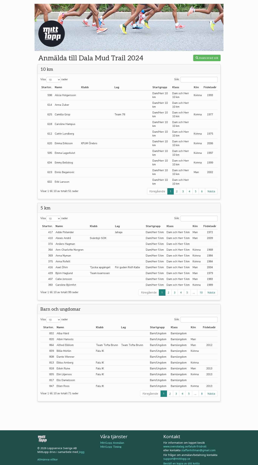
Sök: (176, 79)
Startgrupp (159, 87)
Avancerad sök (208, 58)
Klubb (85, 87)
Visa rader (54, 79)
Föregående (157, 191)
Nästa (211, 191)
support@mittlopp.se (176, 458)
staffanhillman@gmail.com (198, 450)
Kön (196, 87)
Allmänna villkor (47, 459)
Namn (58, 87)
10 (201, 292)
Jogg (81, 452)
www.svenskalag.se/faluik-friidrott (184, 446)
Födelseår (210, 87)
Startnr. (46, 87)
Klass (175, 87)
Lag (116, 87)
